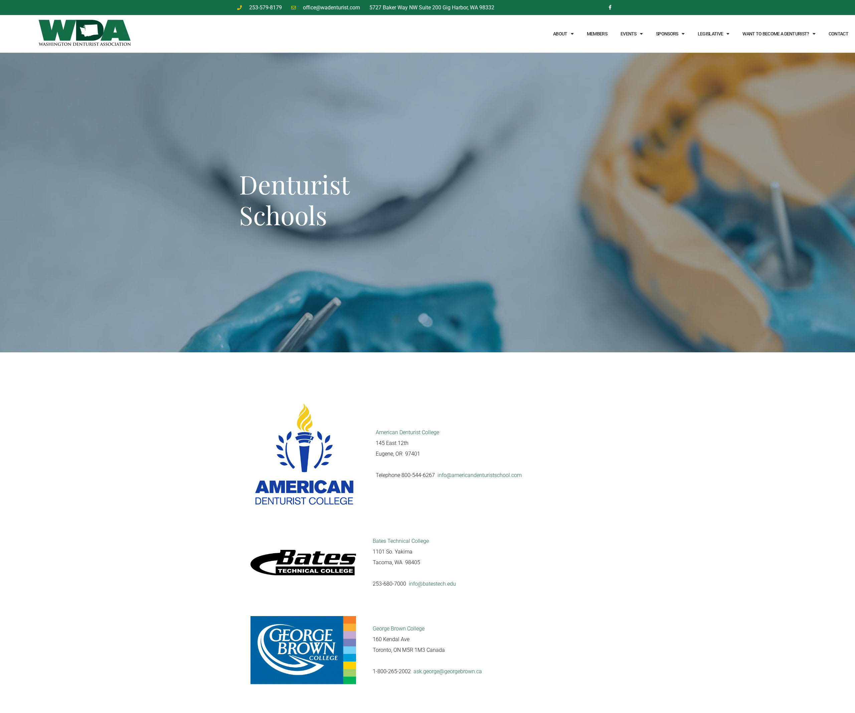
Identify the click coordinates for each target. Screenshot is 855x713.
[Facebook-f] (610, 7)
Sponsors (667, 33)
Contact (838, 33)
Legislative (710, 33)
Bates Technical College (401, 541)
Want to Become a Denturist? (775, 33)
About (560, 33)
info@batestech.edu (432, 584)
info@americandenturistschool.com (480, 475)
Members (597, 33)
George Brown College (398, 628)
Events (629, 33)
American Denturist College (407, 432)
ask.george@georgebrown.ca (447, 671)
